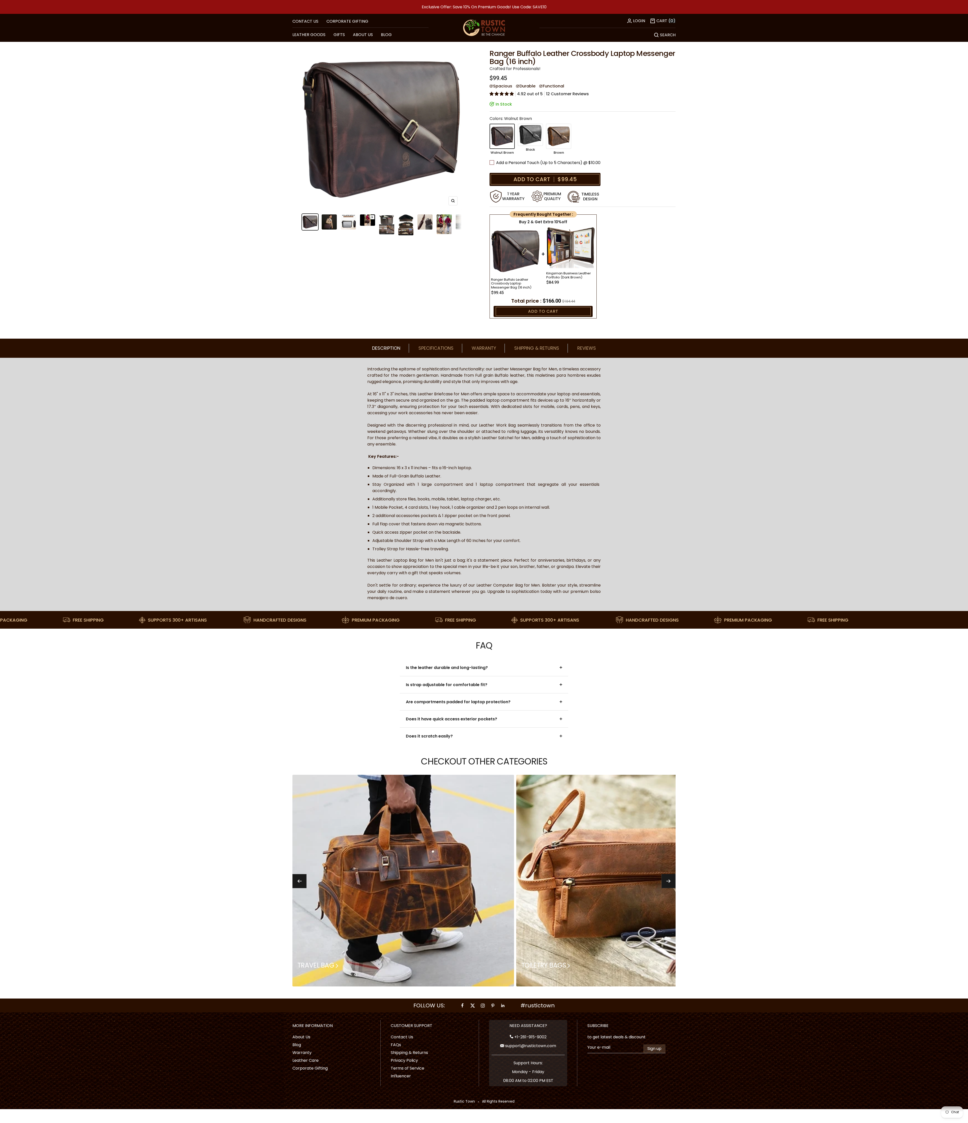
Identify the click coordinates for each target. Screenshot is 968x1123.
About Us (301, 1037)
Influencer (401, 1076)
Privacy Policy (404, 1060)
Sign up (654, 1048)
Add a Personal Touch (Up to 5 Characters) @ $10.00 (548, 163)
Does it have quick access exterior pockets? (451, 719)
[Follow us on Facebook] (463, 1005)
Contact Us (402, 1037)
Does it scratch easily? (429, 736)
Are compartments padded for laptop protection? (458, 702)
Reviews (586, 348)
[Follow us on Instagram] (483, 1005)
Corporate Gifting (347, 21)
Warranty (484, 348)
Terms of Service (407, 1068)
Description (386, 348)
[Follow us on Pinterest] (493, 1005)
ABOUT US (363, 35)
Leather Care (305, 1060)
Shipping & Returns (536, 348)
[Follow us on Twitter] (473, 1005)
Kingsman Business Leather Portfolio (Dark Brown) (568, 275)
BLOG (386, 35)
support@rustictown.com (530, 1046)
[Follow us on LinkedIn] (503, 1005)
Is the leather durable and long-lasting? (447, 667)
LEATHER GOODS (308, 35)
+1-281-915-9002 (530, 1037)
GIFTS (339, 35)
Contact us (305, 21)
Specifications (435, 348)
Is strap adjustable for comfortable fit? (446, 685)
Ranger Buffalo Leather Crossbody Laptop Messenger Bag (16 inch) (511, 284)
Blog (296, 1045)
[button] (502, 94)
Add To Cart (543, 311)
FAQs (396, 1045)
